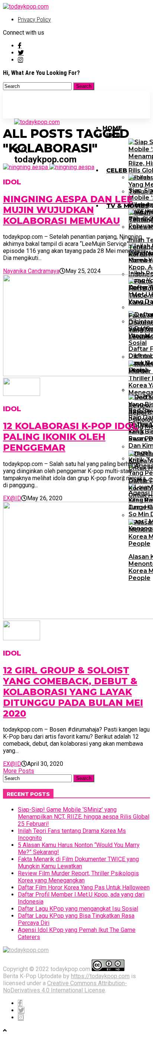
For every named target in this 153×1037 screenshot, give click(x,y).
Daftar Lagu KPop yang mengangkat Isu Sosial (78, 908)
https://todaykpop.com (100, 976)
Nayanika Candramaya (31, 271)
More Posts (18, 770)
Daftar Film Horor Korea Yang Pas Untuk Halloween (84, 887)
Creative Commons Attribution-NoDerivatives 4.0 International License (65, 987)
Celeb (116, 170)
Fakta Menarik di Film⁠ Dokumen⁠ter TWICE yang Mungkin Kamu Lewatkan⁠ (78, 863)
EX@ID (12, 498)
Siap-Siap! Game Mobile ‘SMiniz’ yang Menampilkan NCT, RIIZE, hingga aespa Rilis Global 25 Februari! (83, 816)
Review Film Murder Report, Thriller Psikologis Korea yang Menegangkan (78, 877)
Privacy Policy (34, 19)
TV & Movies (127, 205)
